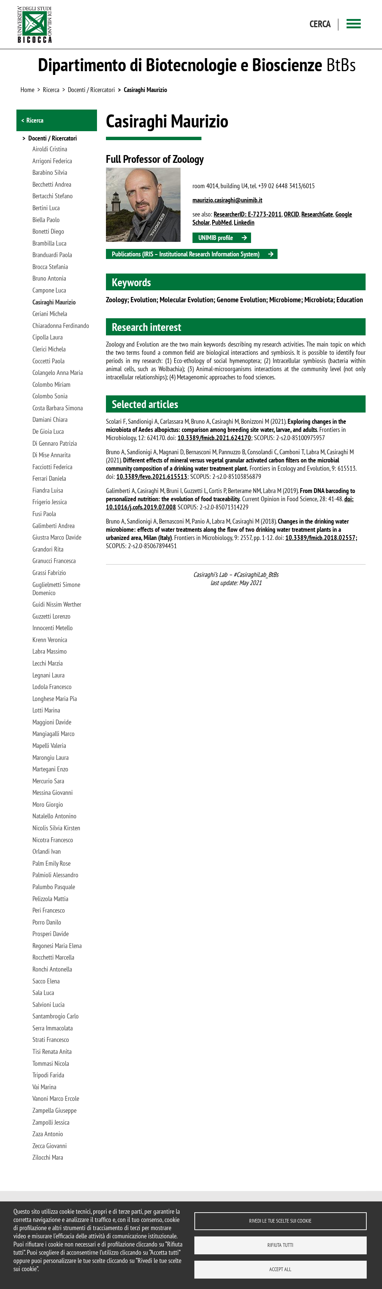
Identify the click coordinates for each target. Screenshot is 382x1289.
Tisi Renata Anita (52, 1052)
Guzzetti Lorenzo (51, 616)
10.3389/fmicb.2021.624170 (214, 437)
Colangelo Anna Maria (57, 373)
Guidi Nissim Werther (56, 604)
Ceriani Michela (49, 314)
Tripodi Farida (48, 1075)
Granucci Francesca (54, 561)
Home (27, 89)
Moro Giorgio (47, 804)
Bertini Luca (46, 208)
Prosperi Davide (50, 934)
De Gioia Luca (48, 431)
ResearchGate (317, 214)
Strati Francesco (50, 1040)
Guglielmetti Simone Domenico (56, 589)
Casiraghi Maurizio (145, 89)
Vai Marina (44, 1087)
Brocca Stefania (50, 267)
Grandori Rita (47, 549)
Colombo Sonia (50, 396)
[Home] (34, 24)
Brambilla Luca (49, 243)
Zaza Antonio (47, 1134)
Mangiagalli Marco (53, 734)
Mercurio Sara (48, 781)
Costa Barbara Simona (57, 408)
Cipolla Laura (47, 337)
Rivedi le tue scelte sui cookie (280, 1220)
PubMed (222, 222)
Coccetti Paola (48, 361)
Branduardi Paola (52, 255)
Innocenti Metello (52, 628)
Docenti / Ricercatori (91, 89)
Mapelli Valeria (49, 746)
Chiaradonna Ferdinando (60, 326)
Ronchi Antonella (52, 969)
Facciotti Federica (52, 467)
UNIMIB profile (215, 237)
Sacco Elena (46, 981)
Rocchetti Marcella (53, 957)
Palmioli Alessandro (55, 875)
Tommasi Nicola (50, 1063)
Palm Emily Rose (51, 863)
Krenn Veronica (49, 640)
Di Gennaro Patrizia (54, 443)
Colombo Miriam (51, 384)
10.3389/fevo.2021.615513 (151, 476)
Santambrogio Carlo (55, 1016)
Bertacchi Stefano (52, 196)
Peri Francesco (48, 910)
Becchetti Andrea (51, 184)
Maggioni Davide (51, 722)
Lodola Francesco (52, 687)
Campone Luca (49, 290)
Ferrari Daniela (49, 478)
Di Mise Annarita (51, 455)
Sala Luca (43, 993)
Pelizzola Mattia (50, 899)
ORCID (291, 214)
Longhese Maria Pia (54, 699)
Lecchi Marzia (47, 663)
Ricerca (34, 120)
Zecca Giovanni (49, 1146)
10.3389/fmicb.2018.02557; (321, 537)
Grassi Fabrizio (49, 573)
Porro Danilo (46, 922)
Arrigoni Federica (52, 161)
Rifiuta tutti (280, 1245)
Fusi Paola (44, 514)
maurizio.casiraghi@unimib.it (227, 200)
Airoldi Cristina (49, 149)
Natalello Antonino (54, 816)
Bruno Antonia (49, 278)
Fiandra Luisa (47, 490)
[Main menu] (354, 24)
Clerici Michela (49, 349)
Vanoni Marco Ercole (55, 1098)
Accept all (280, 1269)
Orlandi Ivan (46, 851)
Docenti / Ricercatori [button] (52, 138)
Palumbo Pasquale (53, 887)
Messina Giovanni (52, 793)
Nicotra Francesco (52, 840)
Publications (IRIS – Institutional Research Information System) (186, 254)
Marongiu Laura (50, 758)
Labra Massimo (49, 651)
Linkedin (244, 222)
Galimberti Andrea (53, 526)
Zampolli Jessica (50, 1122)
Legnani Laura (48, 675)
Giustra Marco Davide (56, 537)
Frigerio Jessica (49, 502)
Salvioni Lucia (48, 1005)
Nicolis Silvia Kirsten (56, 828)
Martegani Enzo (50, 769)
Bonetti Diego (48, 231)
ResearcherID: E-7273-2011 (248, 214)
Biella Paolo (46, 220)
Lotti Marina (46, 710)
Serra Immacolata (52, 1028)
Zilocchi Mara (47, 1157)
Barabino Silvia (49, 172)
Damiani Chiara (50, 420)
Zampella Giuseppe (54, 1110)
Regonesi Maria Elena (57, 946)
